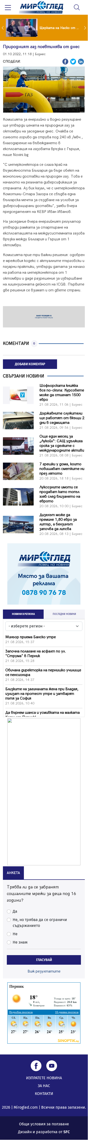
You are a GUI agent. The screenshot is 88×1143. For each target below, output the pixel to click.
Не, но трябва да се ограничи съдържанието (40, 922)
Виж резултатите (44, 971)
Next (85, 27)
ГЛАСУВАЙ (44, 960)
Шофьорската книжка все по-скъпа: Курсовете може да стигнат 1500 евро (61, 392)
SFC (66, 1132)
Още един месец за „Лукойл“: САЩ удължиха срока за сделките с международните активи (61, 443)
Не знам (20, 942)
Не (15, 934)
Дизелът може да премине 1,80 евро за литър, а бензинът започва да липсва (58, 522)
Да (15, 911)
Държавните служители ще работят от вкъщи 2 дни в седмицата (61, 418)
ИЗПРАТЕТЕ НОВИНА (44, 1078)
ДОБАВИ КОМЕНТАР (30, 364)
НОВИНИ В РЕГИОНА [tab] (23, 614)
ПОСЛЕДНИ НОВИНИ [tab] (64, 614)
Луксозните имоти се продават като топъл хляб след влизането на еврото (59, 494)
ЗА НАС (44, 1085)
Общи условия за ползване (44, 1124)
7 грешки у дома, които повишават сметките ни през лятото (61, 469)
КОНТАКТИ (44, 1093)
